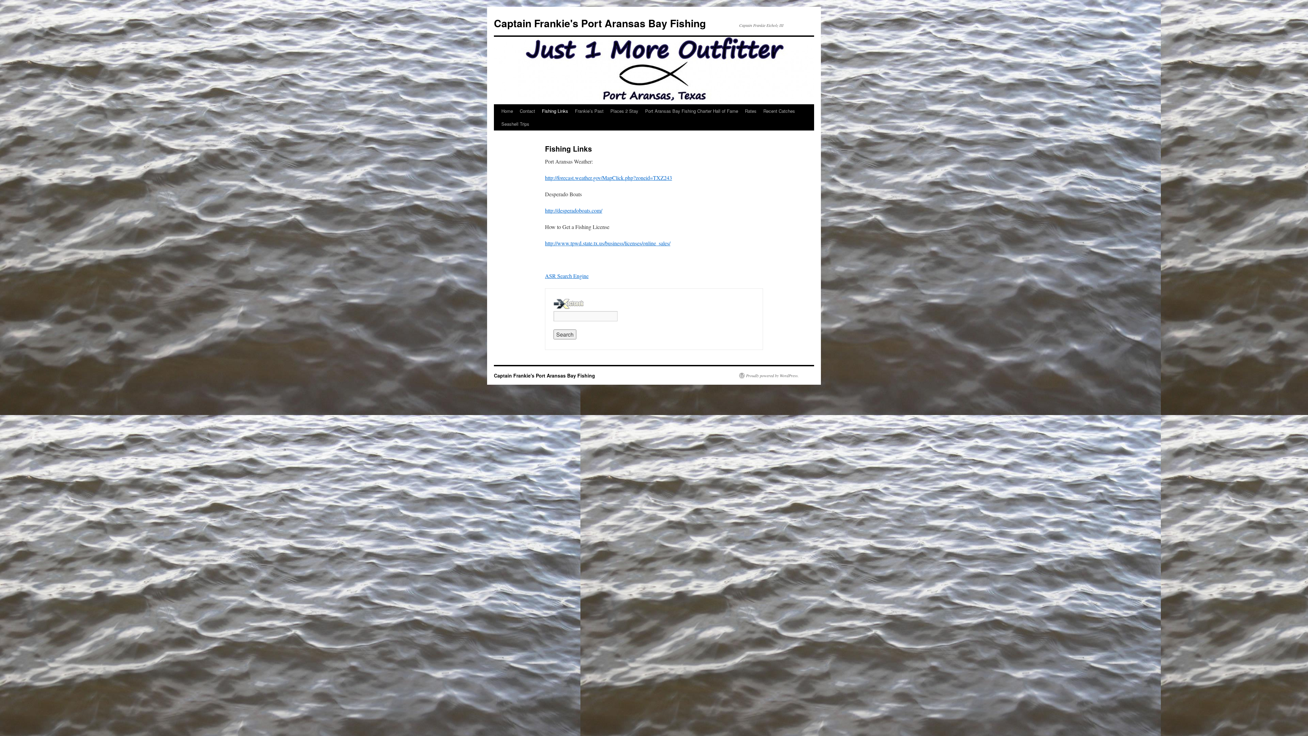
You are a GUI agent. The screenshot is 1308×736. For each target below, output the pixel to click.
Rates (751, 111)
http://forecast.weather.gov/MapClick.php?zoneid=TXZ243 (608, 177)
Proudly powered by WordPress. (772, 375)
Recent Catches (779, 111)
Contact (527, 111)
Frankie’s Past (589, 111)
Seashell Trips (515, 124)
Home (507, 111)
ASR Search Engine (567, 275)
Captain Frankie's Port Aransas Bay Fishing (600, 23)
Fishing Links (555, 111)
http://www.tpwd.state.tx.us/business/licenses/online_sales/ (607, 243)
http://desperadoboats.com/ (573, 210)
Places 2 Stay (624, 111)
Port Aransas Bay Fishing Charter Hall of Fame (691, 111)
